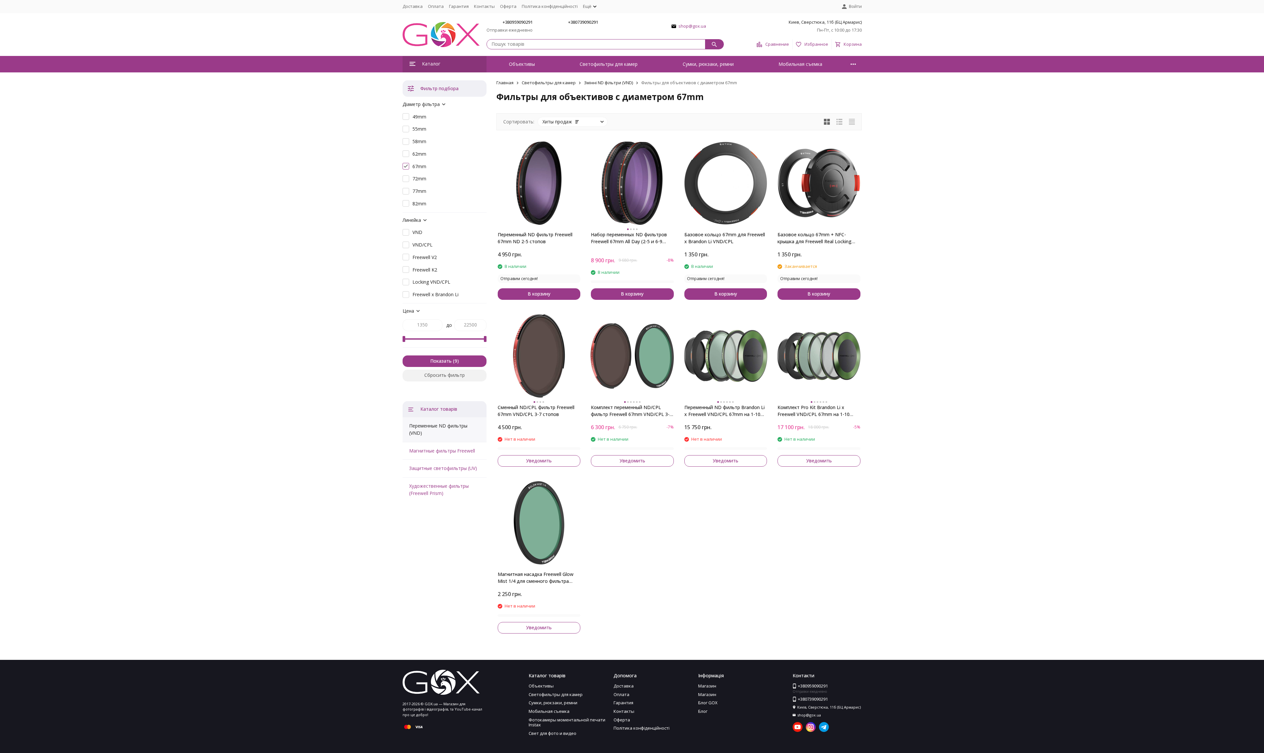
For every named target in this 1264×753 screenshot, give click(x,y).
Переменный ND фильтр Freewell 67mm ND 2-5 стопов (535, 238)
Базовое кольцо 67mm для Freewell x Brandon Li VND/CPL (724, 238)
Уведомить (539, 460)
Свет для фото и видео (552, 733)
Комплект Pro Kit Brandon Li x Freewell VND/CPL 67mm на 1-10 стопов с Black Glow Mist (813, 411)
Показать (441, 361)
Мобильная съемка (800, 64)
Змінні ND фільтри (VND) (608, 83)
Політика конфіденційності (550, 6)
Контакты (484, 6)
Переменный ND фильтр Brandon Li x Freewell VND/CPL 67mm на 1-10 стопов (724, 411)
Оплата (436, 6)
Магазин (707, 686)
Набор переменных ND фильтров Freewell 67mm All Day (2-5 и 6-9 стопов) (629, 238)
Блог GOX (708, 703)
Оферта (508, 6)
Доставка (413, 6)
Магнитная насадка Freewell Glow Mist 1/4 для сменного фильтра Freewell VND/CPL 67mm (535, 577)
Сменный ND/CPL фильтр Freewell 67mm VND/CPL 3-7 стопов (536, 410)
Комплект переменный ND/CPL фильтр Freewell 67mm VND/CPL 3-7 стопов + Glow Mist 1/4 (631, 411)
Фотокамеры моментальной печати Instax (567, 722)
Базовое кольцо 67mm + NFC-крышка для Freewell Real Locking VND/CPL (814, 238)
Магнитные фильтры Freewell (442, 451)
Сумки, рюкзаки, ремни (708, 64)
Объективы (522, 64)
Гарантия (459, 6)
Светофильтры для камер (609, 64)
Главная (505, 83)
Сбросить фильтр (444, 375)
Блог (702, 711)
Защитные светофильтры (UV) (443, 468)
